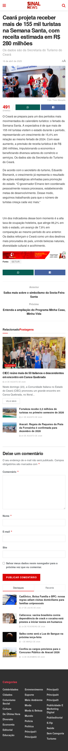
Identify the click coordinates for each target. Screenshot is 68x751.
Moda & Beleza (33, 710)
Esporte (29, 694)
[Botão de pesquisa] (63, 5)
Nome (7, 516)
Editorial (8, 730)
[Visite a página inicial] (34, 5)
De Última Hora (11, 714)
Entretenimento (34, 689)
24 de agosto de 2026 (15, 382)
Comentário (11, 471)
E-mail (7, 531)
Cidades (7, 694)
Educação (8, 735)
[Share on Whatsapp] (28, 107)
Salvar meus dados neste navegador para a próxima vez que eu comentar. (32, 565)
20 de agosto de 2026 (31, 435)
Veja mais (13, 400)
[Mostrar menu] (4, 5)
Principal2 (31, 737)
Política (29, 726)
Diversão (8, 719)
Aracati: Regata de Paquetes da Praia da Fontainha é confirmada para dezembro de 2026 (41, 427)
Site (5, 547)
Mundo (29, 715)
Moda (28, 705)
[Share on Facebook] (53, 107)
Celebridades (10, 689)
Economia (8, 724)
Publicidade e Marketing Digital (55, 708)
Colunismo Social (9, 701)
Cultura (7, 708)
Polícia (29, 721)
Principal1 (31, 731)
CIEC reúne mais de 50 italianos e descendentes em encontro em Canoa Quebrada (33, 375)
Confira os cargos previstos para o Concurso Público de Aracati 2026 (40, 650)
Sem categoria (55, 733)
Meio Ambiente (34, 700)
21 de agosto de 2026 (31, 417)
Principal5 (53, 700)
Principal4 (53, 694)
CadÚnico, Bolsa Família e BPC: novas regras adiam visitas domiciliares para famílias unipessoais (42, 600)
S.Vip (50, 722)
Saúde (50, 728)
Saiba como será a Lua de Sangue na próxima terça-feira (41, 635)
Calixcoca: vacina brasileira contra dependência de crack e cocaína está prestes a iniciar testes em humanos (41, 618)
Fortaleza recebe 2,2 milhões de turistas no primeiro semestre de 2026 (41, 410)
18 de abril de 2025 (12, 61)
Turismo (10, 365)
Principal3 (53, 689)
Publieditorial (55, 717)
